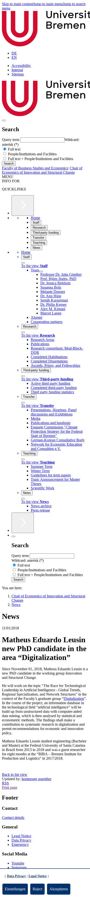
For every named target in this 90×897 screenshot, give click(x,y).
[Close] (23, 263)
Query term (11, 140)
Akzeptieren (58, 889)
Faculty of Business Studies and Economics (35, 168)
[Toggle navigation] (4, 120)
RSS (5, 783)
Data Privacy (21, 840)
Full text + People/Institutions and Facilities (40, 159)
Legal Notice (21, 836)
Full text (13, 149)
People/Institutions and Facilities (32, 154)
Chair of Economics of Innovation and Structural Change (42, 170)
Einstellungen (15, 889)
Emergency (20, 845)
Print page (9, 787)
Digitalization (74, 699)
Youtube (18, 863)
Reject (37, 889)
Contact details (13, 818)
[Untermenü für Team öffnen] (41, 271)
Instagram (19, 867)
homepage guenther (36, 779)
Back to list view (14, 775)
